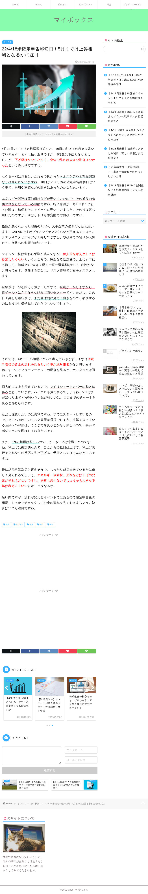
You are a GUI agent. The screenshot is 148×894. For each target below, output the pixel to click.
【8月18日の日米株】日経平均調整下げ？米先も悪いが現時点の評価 (125, 80)
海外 (41, 525)
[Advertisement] (49, 560)
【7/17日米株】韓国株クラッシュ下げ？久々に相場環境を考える (125, 98)
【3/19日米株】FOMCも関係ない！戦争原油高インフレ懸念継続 (126, 190)
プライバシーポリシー (132, 6)
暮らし (38, 4)
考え (109, 4)
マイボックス (74, 19)
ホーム (15, 4)
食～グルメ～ (86, 4)
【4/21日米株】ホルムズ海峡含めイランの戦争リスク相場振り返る (125, 117)
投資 (31, 525)
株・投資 (8, 42)
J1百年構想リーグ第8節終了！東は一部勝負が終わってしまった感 (125, 172)
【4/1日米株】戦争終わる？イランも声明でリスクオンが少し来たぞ (126, 135)
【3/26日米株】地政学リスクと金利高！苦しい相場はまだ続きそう (125, 153)
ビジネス (62, 4)
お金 (7, 525)
